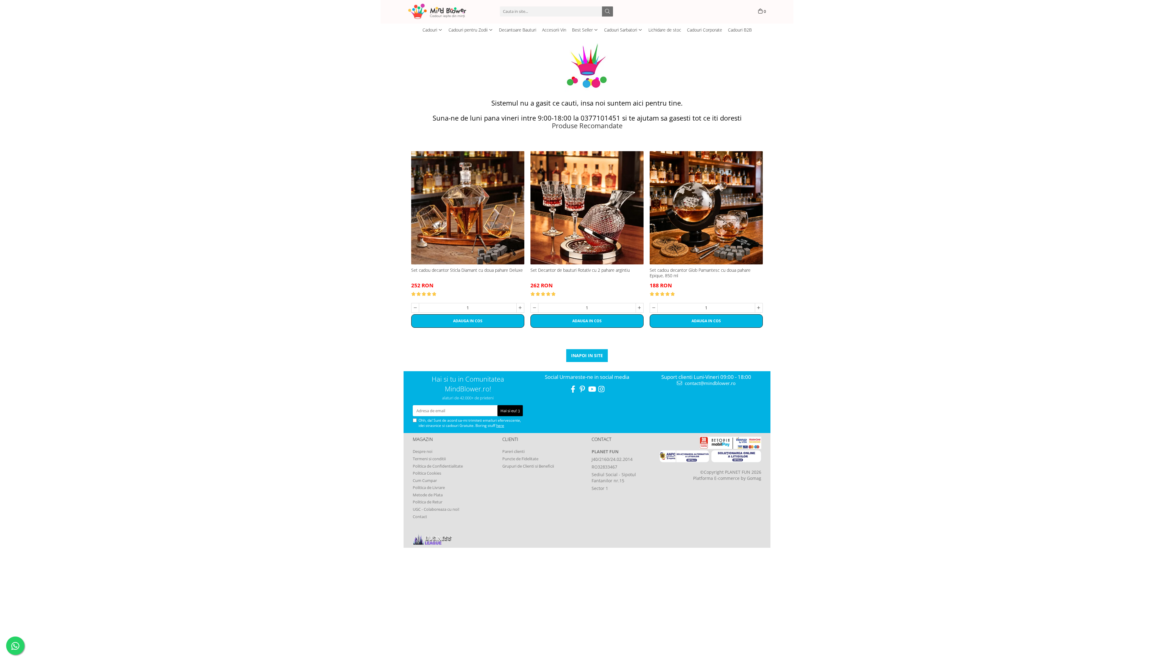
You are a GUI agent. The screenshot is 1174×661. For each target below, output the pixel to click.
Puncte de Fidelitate (520, 458)
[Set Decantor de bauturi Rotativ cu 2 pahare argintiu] (587, 207)
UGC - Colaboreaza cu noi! (436, 509)
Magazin (423, 439)
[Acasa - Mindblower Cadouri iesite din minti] (446, 11)
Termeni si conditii (429, 458)
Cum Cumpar (425, 480)
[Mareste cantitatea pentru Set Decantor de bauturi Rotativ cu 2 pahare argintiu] (640, 308)
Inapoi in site (587, 355)
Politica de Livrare (429, 487)
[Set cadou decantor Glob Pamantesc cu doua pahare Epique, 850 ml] (706, 207)
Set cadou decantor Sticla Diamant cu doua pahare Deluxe (467, 270)
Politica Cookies (427, 473)
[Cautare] (607, 11)
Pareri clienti (513, 451)
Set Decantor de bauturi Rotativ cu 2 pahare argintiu (580, 270)
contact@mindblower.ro (710, 383)
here (500, 425)
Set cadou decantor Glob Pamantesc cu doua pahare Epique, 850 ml (700, 272)
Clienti (510, 439)
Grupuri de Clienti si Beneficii (528, 466)
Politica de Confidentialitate (438, 466)
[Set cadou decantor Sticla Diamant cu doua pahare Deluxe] (467, 207)
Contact (420, 516)
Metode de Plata (428, 495)
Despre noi (422, 451)
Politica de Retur (427, 502)
